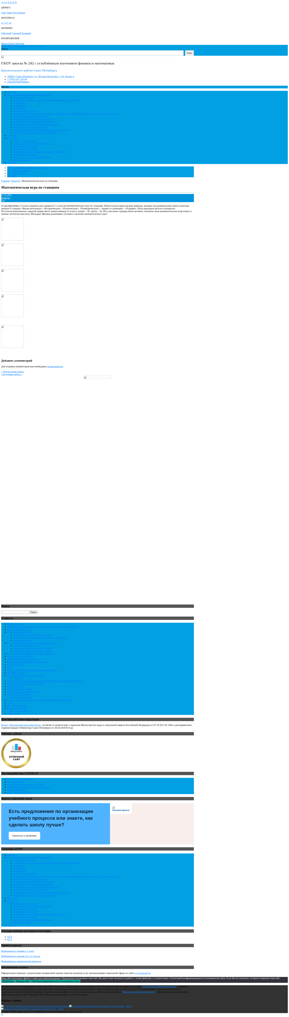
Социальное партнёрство (20, 656)
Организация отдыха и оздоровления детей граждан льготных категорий (44, 681)
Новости (5, 198)
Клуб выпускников (17, 708)
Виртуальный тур (22, 697)
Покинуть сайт (22, 981)
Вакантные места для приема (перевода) (34, 122)
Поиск (4, 49)
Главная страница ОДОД (26, 645)
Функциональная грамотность (22, 659)
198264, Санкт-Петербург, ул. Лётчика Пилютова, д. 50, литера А (40, 76)
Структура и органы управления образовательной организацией (46, 100)
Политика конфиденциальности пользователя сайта (55, 981)
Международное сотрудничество (30, 127)
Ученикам (12, 135)
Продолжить (8, 981)
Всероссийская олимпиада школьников (27, 662)
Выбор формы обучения (19, 792)
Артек (10, 702)
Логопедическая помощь (20, 689)
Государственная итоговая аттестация (26, 167)
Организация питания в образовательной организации (41, 130)
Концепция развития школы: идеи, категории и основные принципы (42, 626)
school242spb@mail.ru (18, 82)
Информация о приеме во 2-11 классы (20, 956)
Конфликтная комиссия (25, 154)
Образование (20, 105)
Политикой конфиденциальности (159, 986)
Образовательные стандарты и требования (35, 132)
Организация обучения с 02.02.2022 (25, 784)
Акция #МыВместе (17, 790)
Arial (3, 12)
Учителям (12, 162)
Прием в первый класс (25, 141)
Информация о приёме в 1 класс (17, 951)
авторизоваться (55, 366)
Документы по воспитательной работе (33, 635)
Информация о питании (25, 149)
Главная (11, 92)
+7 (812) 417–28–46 (17, 79)
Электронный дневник (25, 146)
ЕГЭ (9, 939)
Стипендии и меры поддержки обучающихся (36, 124)
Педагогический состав (25, 111)
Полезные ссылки (16, 673)
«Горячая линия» (16, 782)
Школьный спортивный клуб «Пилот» (33, 648)
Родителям (12, 138)
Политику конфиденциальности (138, 992)
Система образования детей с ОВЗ (25, 675)
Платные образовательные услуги (30, 116)
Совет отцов (13, 713)
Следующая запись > (12, 374)
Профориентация (22, 640)
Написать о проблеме (24, 835)
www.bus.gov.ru (143, 973)
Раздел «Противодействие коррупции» (21, 725)
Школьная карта (21, 160)
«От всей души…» (22, 710)
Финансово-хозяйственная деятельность (33, 119)
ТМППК (17, 678)
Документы (19, 103)
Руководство (19, 108)
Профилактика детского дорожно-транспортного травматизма (39, 700)
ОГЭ (9, 937)
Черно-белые (7, 43)
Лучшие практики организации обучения (28, 787)
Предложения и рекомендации (23, 691)
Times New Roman (16, 12)
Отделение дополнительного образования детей (32, 643)
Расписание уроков (17, 173)
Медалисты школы (16, 705)
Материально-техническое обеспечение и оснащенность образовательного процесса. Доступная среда (65, 113)
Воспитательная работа (19, 632)
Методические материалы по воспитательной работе (40, 637)
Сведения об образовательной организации (29, 95)
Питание (11, 176)
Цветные (19, 43)
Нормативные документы (20, 779)
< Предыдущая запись (12, 371)
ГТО (9, 667)
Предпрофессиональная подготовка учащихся (30, 654)
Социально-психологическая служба (32, 157)
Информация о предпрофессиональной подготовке (39, 151)
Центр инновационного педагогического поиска (32, 670)
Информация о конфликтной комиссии (21, 961)
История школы (15, 624)
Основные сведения (23, 97)
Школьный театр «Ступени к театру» (32, 651)
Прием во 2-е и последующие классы (32, 143)
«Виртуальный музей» (18, 694)
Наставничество (15, 664)
